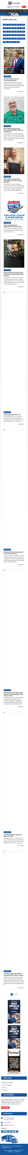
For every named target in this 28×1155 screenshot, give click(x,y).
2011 (22, 35)
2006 (5, 42)
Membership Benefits (7, 1082)
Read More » (21, 91)
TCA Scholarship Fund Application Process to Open (13, 226)
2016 (17, 31)
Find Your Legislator (7, 1085)
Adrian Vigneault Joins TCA (12, 415)
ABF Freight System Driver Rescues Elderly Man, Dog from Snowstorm (13, 130)
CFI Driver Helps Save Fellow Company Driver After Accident (13, 974)
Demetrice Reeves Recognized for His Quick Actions (13, 553)
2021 (11, 28)
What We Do (5, 1090)
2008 (17, 38)
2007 (22, 38)
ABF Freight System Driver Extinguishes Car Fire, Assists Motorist (13, 180)
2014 (5, 35)
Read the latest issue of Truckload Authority (11, 79)
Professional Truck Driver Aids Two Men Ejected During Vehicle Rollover (14, 274)
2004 (17, 42)
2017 (11, 31)
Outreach (4, 1087)
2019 (22, 28)
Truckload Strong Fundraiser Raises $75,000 (13, 835)
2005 (11, 42)
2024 (17, 24)
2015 (22, 31)
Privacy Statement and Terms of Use (13, 1150)
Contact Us (17, 1151)
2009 (11, 38)
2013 (11, 35)
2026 (5, 24)
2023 (22, 24)
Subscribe (5, 1107)
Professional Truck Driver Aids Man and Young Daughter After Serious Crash (13, 694)
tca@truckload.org (8, 1125)
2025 (11, 24)
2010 (5, 38)
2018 (5, 31)
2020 (17, 28)
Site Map (10, 1151)
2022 (5, 28)
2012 (17, 35)
